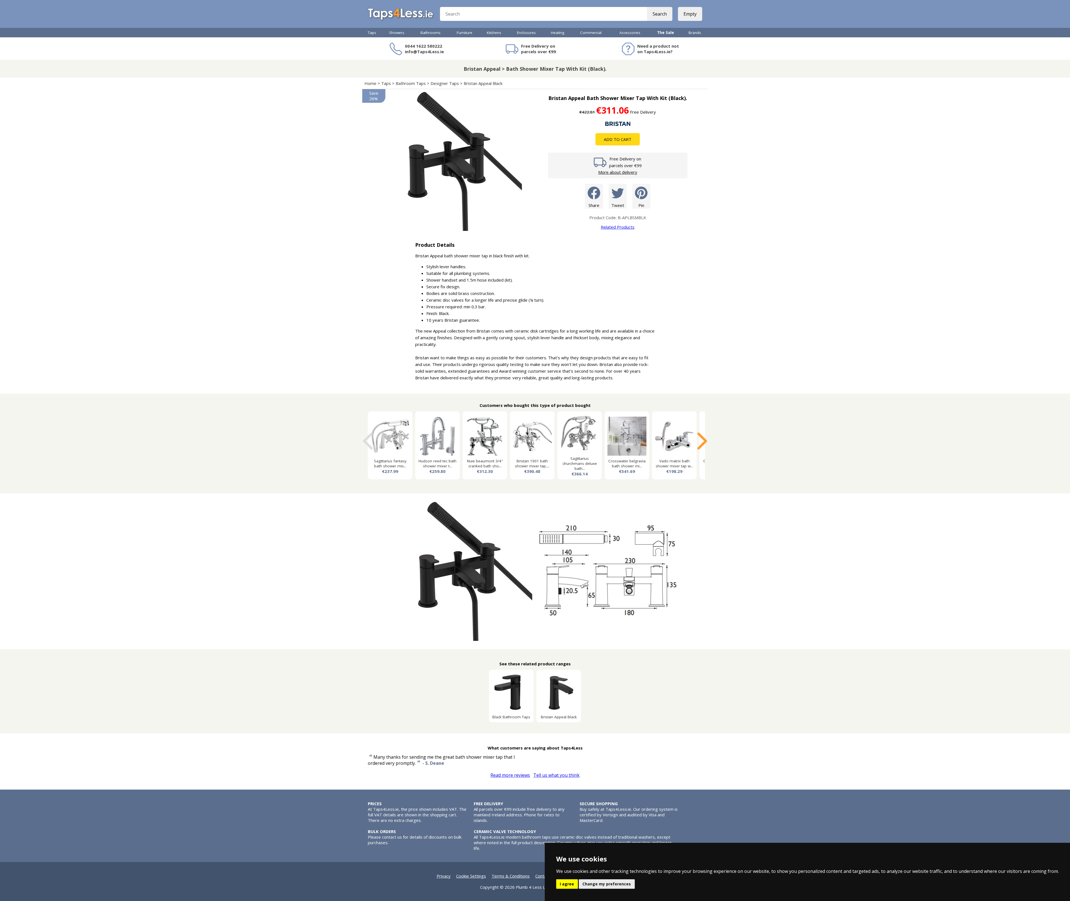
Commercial (591, 32)
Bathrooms (430, 32)
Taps (372, 32)
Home (370, 83)
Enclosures (526, 32)
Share (593, 205)
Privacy (444, 876)
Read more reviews (510, 775)
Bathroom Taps (411, 83)
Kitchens (494, 32)
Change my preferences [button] (606, 884)
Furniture (464, 32)
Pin (641, 205)
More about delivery (617, 172)
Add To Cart (617, 139)
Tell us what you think (556, 775)
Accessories (629, 32)
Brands (695, 32)
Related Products (617, 227)
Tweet (617, 205)
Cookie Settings (471, 876)
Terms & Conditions (511, 876)
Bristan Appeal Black (483, 83)
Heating (557, 32)
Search (660, 14)
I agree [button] (567, 884)
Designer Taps (445, 83)
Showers (396, 32)
